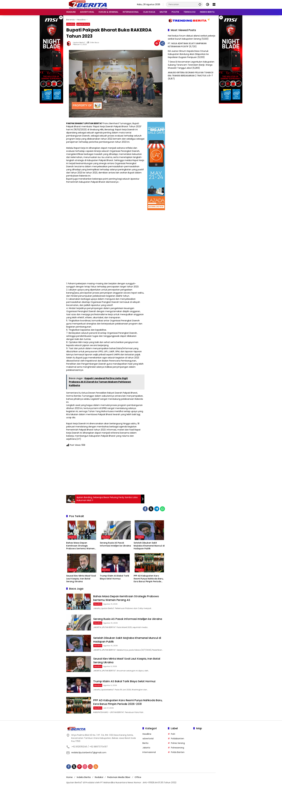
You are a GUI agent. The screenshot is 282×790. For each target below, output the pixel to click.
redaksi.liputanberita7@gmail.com (88, 752)
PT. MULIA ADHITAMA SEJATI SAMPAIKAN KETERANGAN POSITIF (187, 45)
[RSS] (95, 766)
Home (69, 777)
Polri (173, 733)
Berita (145, 743)
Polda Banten (177, 752)
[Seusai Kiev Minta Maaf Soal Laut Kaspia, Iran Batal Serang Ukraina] (82, 563)
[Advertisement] (105, 470)
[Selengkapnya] (103, 728)
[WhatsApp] (162, 508)
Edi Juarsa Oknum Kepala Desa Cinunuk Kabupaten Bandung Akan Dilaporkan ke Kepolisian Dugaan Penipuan (188, 54)
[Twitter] (150, 508)
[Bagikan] (162, 43)
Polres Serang (178, 743)
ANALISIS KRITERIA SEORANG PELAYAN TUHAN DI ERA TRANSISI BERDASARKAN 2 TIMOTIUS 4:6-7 (190, 74)
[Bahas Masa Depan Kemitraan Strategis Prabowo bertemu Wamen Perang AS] (82, 530)
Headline (70, 24)
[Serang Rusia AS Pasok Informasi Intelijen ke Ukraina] (115, 530)
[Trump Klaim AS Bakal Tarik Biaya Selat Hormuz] (115, 563)
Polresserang (177, 747)
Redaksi (99, 777)
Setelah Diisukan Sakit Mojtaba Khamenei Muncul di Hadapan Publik (149, 545)
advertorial (147, 738)
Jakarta (146, 747)
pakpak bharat (83, 24)
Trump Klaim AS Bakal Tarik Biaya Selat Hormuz (114, 577)
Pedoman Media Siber (118, 777)
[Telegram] (156, 508)
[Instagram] (85, 766)
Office (138, 777)
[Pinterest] (79, 766)
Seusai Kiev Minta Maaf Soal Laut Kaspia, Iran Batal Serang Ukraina (81, 578)
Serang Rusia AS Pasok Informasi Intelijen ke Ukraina (115, 544)
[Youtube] (90, 766)
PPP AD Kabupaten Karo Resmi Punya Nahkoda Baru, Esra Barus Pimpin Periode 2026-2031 (148, 578)
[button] (200, 4)
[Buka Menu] (214, 4)
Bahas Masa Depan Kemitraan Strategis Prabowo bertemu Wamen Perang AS (80, 545)
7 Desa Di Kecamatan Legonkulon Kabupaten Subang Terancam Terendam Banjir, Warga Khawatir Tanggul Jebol (191, 64)
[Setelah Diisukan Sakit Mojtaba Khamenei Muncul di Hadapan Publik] (149, 530)
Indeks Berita (84, 777)
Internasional (149, 752)
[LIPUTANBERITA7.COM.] (87, 4)
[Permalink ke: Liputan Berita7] (69, 43)
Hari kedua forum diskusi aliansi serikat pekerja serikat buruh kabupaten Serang (191, 37)
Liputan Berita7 (79, 42)
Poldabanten (177, 738)
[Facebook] (145, 508)
